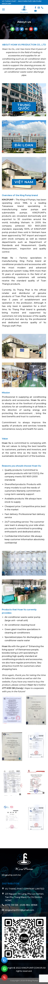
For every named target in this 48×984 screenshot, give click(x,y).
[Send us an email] (39, 8)
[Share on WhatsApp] (12, 29)
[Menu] (3, 9)
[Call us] (42, 8)
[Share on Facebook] (17, 29)
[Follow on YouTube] (35, 11)
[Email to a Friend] (26, 29)
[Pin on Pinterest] (31, 29)
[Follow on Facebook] (35, 8)
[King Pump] (24, 9)
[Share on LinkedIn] (36, 29)
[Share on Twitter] (22, 29)
